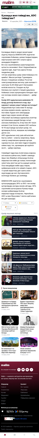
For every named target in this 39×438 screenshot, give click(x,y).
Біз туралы (24, 387)
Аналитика (5, 390)
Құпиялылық (25, 395)
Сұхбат (3, 398)
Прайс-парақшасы (7, 429)
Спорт (3, 401)
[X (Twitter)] (35, 24)
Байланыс (24, 392)
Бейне (3, 403)
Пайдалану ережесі (28, 398)
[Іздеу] (34, 434)
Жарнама (24, 390)
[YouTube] (23, 2)
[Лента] (24, 434)
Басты (4, 12)
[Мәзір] (15, 434)
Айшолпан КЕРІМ (30, 21)
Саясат (3, 387)
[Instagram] (20, 2)
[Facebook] (27, 2)
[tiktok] (31, 369)
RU (34, 2)
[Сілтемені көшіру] (25, 24)
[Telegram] (29, 24)
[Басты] (5, 434)
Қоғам (3, 392)
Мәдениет (11, 12)
